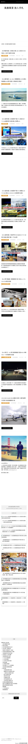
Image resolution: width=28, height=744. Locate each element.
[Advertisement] (14, 27)
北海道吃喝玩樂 (4, 55)
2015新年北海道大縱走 (7, 660)
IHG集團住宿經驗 (6, 663)
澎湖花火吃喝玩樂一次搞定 (8, 650)
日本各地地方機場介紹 (8, 680)
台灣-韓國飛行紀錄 (6, 644)
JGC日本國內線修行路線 (6, 357)
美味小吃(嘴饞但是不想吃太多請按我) (10, 683)
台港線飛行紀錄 (7, 677)
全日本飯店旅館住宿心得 (7, 647)
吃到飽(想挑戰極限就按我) (8, 682)
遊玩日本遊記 (5, 645)
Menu (4, 1)
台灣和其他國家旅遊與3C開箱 (8, 651)
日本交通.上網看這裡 (7, 648)
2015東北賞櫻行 (6, 659)
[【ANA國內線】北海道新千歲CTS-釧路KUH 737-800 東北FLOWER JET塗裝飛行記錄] (14, 207)
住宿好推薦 (5, 662)
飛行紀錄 (4, 668)
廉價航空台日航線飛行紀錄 (9, 671)
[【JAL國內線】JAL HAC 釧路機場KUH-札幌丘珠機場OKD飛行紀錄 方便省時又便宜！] (14, 94)
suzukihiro (12, 55)
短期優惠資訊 (5, 689)
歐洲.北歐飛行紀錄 (7, 674)
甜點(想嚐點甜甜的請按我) (8, 685)
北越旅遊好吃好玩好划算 (7, 653)
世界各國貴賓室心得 (8, 679)
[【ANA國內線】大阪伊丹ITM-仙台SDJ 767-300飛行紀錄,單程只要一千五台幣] (14, 251)
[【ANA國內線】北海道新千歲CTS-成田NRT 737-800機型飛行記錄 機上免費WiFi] (14, 135)
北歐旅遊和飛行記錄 (7, 656)
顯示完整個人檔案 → (5, 472)
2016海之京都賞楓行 (7, 657)
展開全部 (3, 642)
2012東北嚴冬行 (6, 688)
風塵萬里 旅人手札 (14, 8)
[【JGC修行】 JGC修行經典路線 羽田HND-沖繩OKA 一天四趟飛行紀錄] (14, 370)
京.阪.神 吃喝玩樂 (5, 239)
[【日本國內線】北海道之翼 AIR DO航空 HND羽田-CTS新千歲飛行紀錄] (14, 59)
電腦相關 (4, 686)
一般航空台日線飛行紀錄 (9, 672)
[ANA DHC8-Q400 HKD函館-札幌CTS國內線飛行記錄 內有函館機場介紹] (14, 415)
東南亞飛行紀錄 (7, 675)
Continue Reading (7, 71)
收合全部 (7, 642)
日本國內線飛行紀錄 (8, 669)
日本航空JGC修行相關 (7, 654)
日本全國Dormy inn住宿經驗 (8, 665)
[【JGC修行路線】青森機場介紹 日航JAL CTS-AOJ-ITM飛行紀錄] (14, 297)
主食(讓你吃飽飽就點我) (7, 666)
